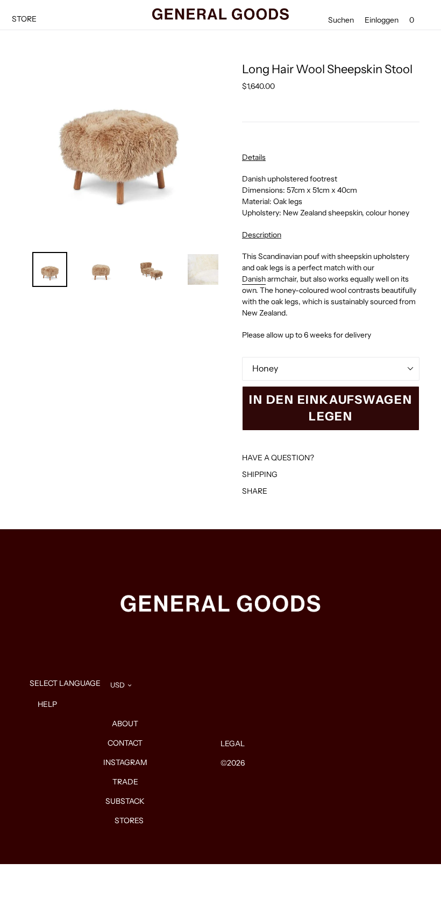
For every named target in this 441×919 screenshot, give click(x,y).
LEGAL (232, 743)
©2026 (232, 763)
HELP (47, 704)
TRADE (125, 782)
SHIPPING (260, 474)
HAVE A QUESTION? (278, 457)
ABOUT (125, 723)
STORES (129, 820)
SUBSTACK (125, 801)
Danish (254, 279)
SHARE (254, 491)
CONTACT (125, 743)
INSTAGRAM (125, 762)
